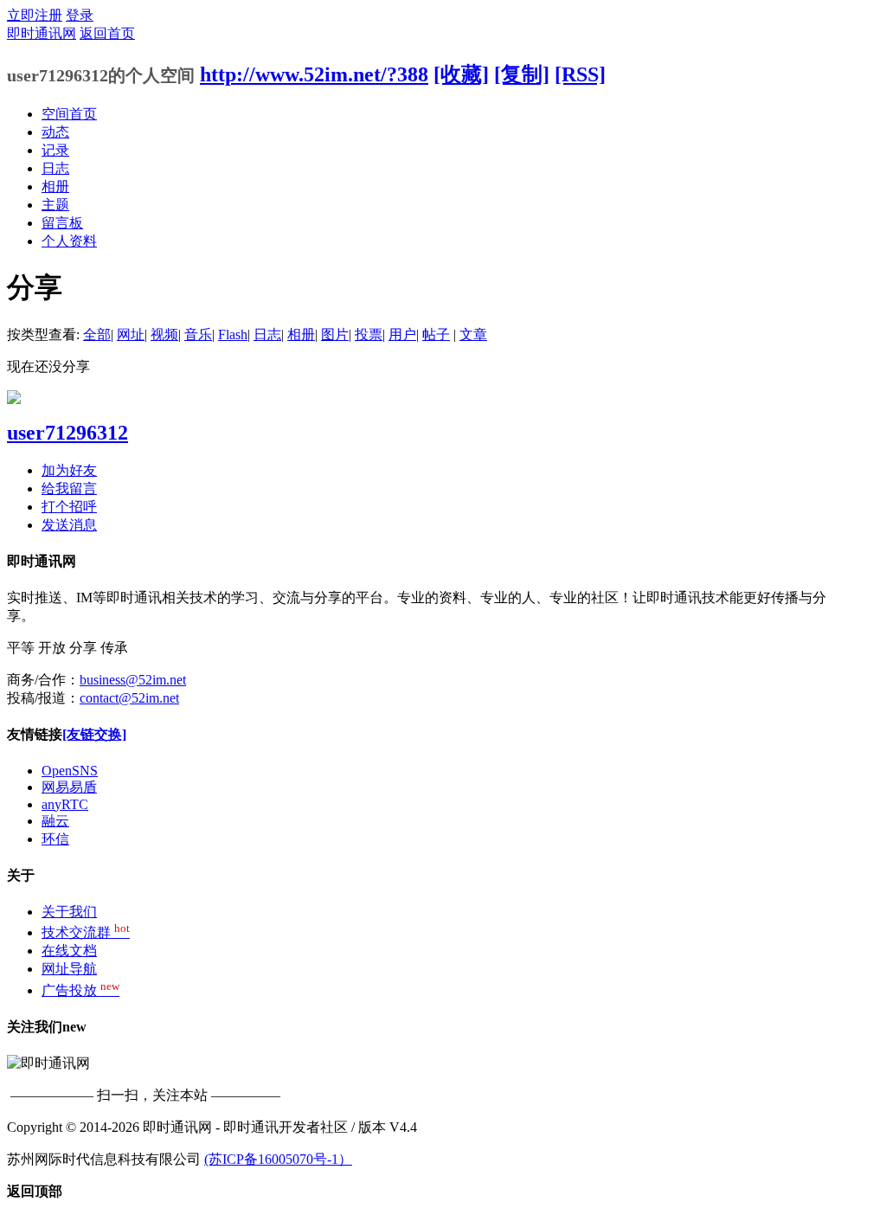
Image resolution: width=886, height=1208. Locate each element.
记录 (55, 150)
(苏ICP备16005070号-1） (278, 1159)
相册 (55, 186)
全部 (97, 334)
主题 (55, 204)
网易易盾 (69, 787)
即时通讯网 (41, 33)
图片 (335, 334)
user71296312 (67, 432)
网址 (130, 334)
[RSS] (580, 74)
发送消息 (69, 524)
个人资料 (69, 241)
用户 (402, 334)
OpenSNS (70, 770)
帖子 (436, 334)
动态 (55, 132)
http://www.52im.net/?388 (314, 74)
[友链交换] (94, 734)
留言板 (62, 222)
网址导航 (69, 968)
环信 (55, 839)
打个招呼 (69, 506)
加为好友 (69, 470)
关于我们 (69, 911)
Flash (232, 334)
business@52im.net (133, 679)
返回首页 (107, 33)
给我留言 (69, 488)
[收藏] (461, 74)
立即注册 (34, 15)
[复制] (521, 74)
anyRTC (65, 804)
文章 (473, 334)
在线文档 (69, 950)
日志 (55, 168)
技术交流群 (86, 932)
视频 (164, 334)
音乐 (198, 334)
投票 (368, 334)
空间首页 (69, 113)
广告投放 (80, 990)
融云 (55, 820)
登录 (79, 15)
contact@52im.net (129, 698)
